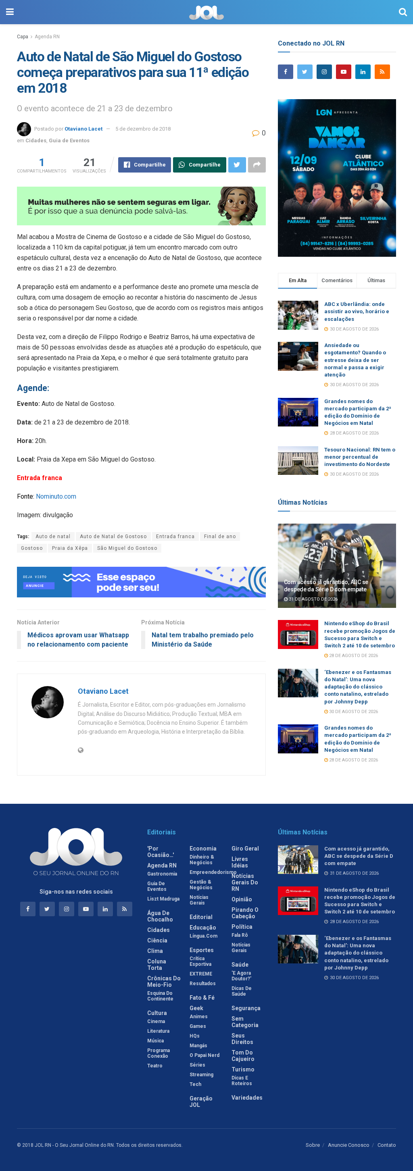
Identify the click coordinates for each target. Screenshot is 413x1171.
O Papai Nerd (204, 1055)
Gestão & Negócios (201, 884)
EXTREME (201, 974)
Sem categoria (245, 1021)
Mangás (198, 1045)
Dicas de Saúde (242, 991)
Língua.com (203, 936)
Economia (203, 848)
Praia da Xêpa (70, 548)
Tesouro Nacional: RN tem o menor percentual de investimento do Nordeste (359, 457)
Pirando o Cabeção (245, 913)
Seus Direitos (242, 1038)
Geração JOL (201, 1101)
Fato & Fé (202, 997)
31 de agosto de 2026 (313, 599)
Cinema (156, 1021)
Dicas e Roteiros (242, 1080)
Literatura (158, 1031)
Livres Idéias (240, 862)
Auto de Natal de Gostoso (113, 536)
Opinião (242, 899)
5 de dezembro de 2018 (143, 129)
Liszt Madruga (163, 899)
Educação (203, 927)
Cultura (157, 1013)
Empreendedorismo (213, 872)
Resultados (203, 983)
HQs (195, 1036)
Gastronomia (162, 874)
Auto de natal (53, 536)
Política (242, 926)
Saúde (240, 964)
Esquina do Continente (160, 996)
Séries (197, 1065)
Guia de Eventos (69, 140)
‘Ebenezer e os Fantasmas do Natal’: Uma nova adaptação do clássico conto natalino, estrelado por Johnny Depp (357, 687)
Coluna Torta (156, 964)
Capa (22, 37)
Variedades (247, 1097)
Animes (199, 1016)
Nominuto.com (56, 496)
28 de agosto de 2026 (353, 655)
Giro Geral (245, 848)
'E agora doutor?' (241, 976)
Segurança (246, 1008)
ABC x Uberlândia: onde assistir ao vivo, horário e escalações (356, 311)
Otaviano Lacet (83, 129)
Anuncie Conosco (348, 1145)
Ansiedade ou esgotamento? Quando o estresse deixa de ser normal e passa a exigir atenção (355, 360)
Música (155, 1041)
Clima (155, 951)
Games (198, 1026)
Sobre (313, 1145)
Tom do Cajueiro (243, 1055)
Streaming (201, 1074)
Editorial (201, 917)
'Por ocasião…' (160, 851)
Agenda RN (47, 37)
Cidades (35, 140)
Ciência (157, 940)
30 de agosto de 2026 (353, 711)
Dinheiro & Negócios (202, 859)
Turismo (243, 1069)
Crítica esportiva (200, 961)
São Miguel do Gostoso (127, 548)
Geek (196, 1008)
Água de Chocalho (160, 916)
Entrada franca (175, 536)
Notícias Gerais (199, 900)
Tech (195, 1084)
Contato (387, 1145)
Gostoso (32, 548)
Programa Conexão (158, 1053)
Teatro (155, 1066)
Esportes (202, 950)
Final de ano (220, 536)
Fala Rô (240, 935)
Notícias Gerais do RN (245, 882)
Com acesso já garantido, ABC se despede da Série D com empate (358, 856)
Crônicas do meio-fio (164, 981)
